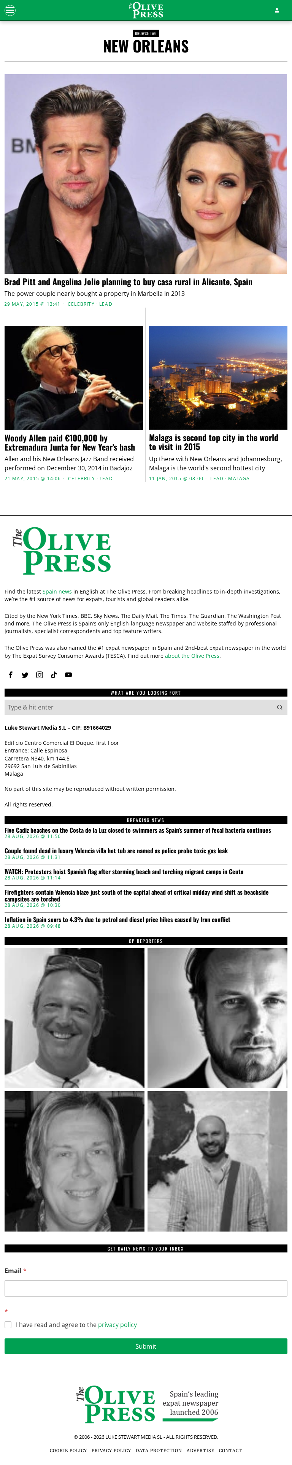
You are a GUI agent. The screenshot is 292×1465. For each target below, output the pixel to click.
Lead (106, 304)
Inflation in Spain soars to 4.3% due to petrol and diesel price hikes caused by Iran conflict (117, 919)
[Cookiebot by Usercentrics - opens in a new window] (250, 643)
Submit (145, 1346)
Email (16, 1271)
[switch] (110, 775)
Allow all (238, 811)
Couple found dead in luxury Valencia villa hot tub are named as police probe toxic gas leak (116, 851)
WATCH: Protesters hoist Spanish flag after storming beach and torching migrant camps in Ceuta (124, 871)
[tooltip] (74, 1018)
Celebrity (81, 304)
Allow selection (146, 811)
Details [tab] (146, 664)
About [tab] (241, 664)
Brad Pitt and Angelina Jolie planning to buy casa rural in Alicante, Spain (128, 281)
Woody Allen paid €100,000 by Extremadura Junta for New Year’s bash (70, 442)
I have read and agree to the (76, 1325)
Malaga (239, 479)
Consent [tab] (50, 664)
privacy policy (117, 1325)
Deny (54, 811)
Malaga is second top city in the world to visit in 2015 (213, 442)
